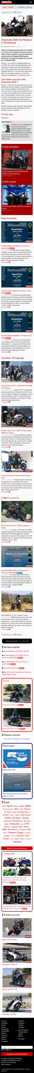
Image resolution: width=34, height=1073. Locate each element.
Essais (6, 680)
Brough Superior (8, 809)
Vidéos (3, 1033)
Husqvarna (17, 820)
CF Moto (7, 812)
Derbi (14, 812)
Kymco (7, 826)
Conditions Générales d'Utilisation (11, 1058)
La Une (3, 1021)
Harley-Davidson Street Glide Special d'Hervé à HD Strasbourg (15, 172)
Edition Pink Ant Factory (8, 1062)
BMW (28, 805)
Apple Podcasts (23, 1030)
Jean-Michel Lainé (9, 46)
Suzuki (20, 835)
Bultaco (27, 809)
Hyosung (26, 820)
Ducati (20, 811)
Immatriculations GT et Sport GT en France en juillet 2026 (15, 656)
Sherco (13, 836)
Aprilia (9, 805)
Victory (22, 839)
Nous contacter (6, 1064)
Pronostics (4, 1041)
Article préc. (6, 12)
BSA (16, 808)
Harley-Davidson (13, 817)
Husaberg (7, 821)
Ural (11, 839)
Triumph (6, 838)
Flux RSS (21, 1039)
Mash (21, 826)
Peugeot (12, 832)
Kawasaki (5, 117)
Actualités (4, 1023)
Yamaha (17, 841)
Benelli (16, 806)
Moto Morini (13, 829)
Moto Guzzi (25, 814)
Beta (22, 806)
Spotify (20, 1034)
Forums (3, 1039)
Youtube (7, 738)
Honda (25, 817)
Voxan (28, 838)
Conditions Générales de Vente (11, 1060)
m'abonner (29, 7)
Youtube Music (22, 1032)
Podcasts (4, 1035)
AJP (4, 806)
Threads (20, 1025)
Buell (21, 809)
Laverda (14, 826)
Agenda (3, 1037)
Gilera (17, 815)
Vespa (16, 839)
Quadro (7, 835)
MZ (29, 829)
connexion (21, 7)
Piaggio (20, 832)
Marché (3, 1025)
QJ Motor (27, 833)
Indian (6, 824)
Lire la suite (5, 262)
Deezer (20, 1036)
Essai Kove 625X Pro (11, 668)
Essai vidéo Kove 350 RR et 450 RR (16, 651)
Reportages (8, 745)
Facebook (16, 738)
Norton (5, 833)
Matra (26, 826)
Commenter (18, 12)
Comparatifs (9, 853)
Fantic (12, 815)
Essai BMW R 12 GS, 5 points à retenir (14, 615)
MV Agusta (23, 829)
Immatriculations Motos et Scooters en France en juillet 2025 (14, 571)
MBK (4, 829)
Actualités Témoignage (12, 357)
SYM (27, 835)
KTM (26, 823)
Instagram (26, 738)
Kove (21, 824)
